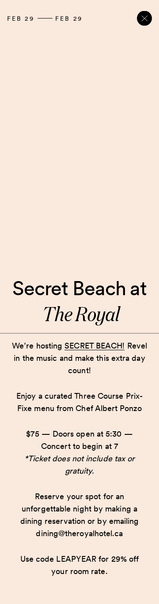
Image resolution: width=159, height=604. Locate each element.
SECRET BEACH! (94, 345)
